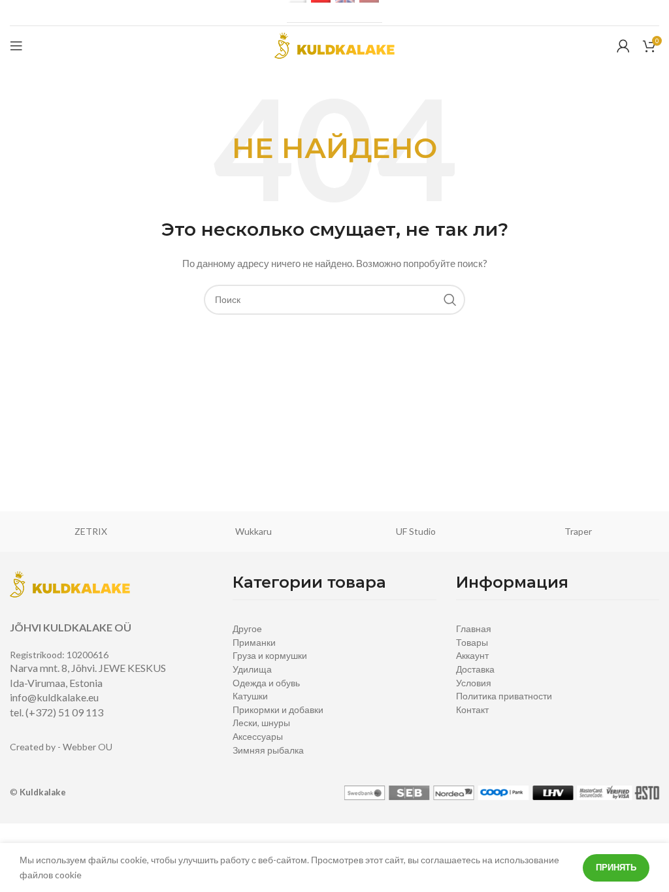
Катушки (250, 695)
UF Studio (416, 531)
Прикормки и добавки (278, 709)
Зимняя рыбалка (268, 750)
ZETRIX (90, 531)
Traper (578, 531)
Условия (473, 682)
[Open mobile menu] (16, 46)
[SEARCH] (450, 300)
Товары (472, 642)
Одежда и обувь (266, 682)
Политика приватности (504, 695)
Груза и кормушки (270, 655)
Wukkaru (253, 531)
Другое (247, 628)
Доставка (475, 669)
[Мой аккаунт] (623, 46)
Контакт (472, 709)
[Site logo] (334, 44)
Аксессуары (258, 736)
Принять (616, 867)
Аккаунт (472, 655)
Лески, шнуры (261, 722)
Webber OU (87, 746)
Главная (473, 628)
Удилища (252, 669)
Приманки (254, 642)
